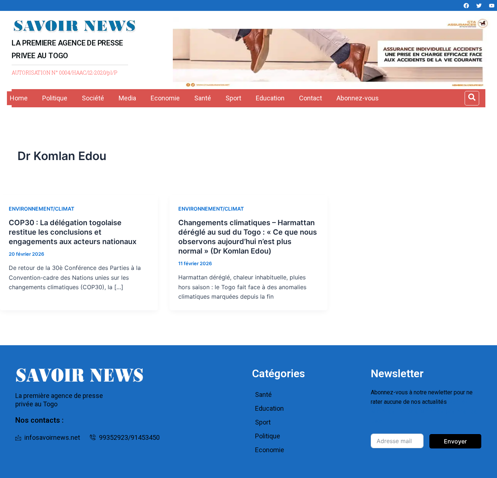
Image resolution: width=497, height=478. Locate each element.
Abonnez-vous (358, 98)
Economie (165, 98)
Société (93, 98)
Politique (54, 98)
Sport (233, 98)
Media (127, 98)
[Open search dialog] (472, 98)
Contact (310, 98)
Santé (202, 98)
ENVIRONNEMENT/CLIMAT (41, 209)
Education (270, 98)
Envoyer (455, 441)
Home (19, 98)
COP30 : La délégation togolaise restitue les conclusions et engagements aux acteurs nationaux (72, 232)
